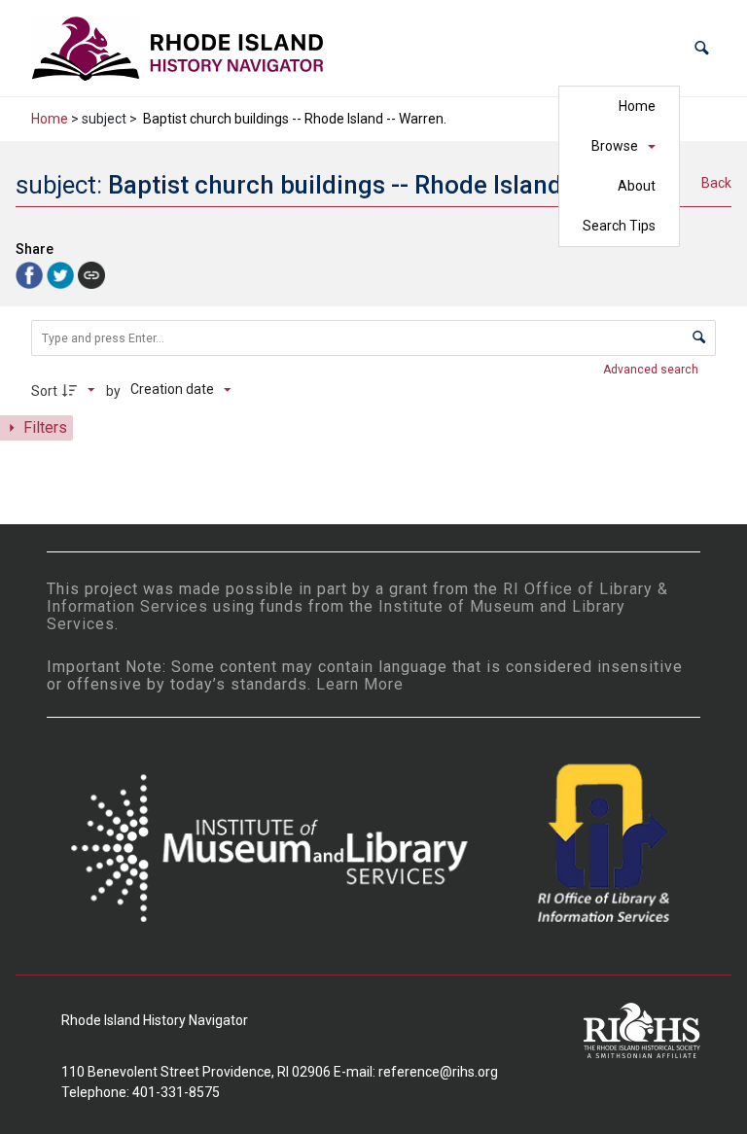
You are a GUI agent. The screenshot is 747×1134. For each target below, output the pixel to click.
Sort (44, 391)
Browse (614, 146)
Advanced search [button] (652, 369)
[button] (702, 48)
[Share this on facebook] (31, 274)
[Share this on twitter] (62, 274)
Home (637, 106)
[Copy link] (91, 275)
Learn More (360, 684)
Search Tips (619, 225)
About (637, 186)
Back (716, 183)
